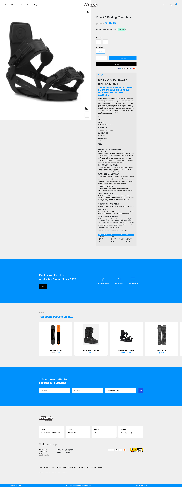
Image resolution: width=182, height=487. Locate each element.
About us (28, 5)
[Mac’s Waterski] (91, 5)
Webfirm (65, 472)
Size (101, 37)
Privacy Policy (72, 467)
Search (171, 5)
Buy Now (116, 64)
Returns (93, 467)
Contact (165, 5)
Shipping (100, 467)
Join (141, 390)
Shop (6, 5)
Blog (35, 5)
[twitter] (125, 433)
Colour (101, 47)
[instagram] (131, 433)
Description (101, 75)
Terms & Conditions (83, 467)
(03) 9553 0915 (72, 433)
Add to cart (123, 58)
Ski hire (13, 5)
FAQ (64, 467)
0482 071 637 (56, 433)
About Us (46, 467)
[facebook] (121, 433)
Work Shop (21, 5)
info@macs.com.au (99, 433)
